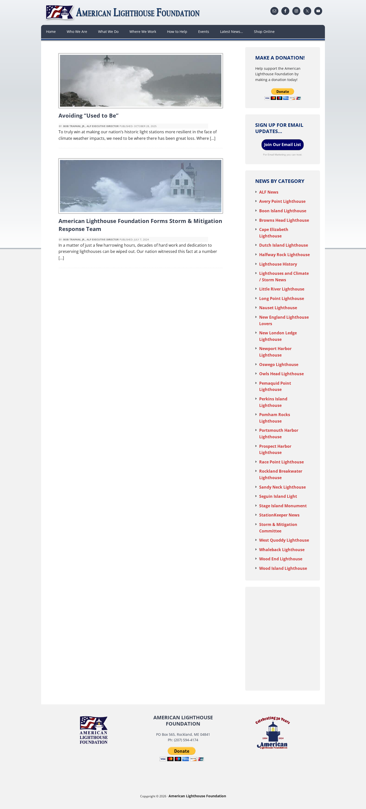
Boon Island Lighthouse (282, 211)
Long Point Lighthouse (281, 298)
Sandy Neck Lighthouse (282, 487)
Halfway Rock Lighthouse (284, 254)
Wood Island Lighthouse (283, 568)
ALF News (268, 192)
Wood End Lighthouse (280, 559)
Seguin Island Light (278, 496)
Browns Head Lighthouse (284, 220)
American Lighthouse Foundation (123, 12)
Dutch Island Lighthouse (283, 245)
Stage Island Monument (283, 506)
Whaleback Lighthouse (282, 549)
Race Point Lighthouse (281, 462)
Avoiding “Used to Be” (89, 115)
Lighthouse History (278, 264)
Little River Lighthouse (281, 289)
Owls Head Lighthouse (281, 373)
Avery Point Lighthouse (282, 201)
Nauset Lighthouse (278, 307)
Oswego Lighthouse (278, 364)
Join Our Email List (282, 144)
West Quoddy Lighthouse (284, 540)
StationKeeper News (279, 515)
